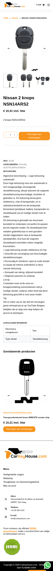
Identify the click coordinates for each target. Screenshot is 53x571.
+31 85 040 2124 (17, 510)
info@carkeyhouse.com (20, 518)
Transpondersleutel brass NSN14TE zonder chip (26, 417)
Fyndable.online (29, 567)
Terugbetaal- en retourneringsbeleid (21, 482)
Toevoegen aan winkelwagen (34, 136)
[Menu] (48, 5)
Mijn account (9, 486)
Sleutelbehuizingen (14, 168)
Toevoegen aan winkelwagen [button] (19, 429)
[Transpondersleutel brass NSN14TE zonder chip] (26, 381)
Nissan (22, 164)
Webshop (8, 478)
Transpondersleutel (21, 413)
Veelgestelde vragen (13, 474)
